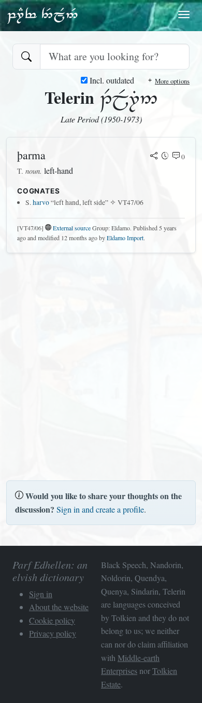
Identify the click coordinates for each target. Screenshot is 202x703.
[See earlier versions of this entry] (165, 156)
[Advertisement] (101, 362)
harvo (41, 202)
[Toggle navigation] (184, 14)
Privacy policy (52, 633)
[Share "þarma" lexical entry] (153, 156)
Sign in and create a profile (100, 509)
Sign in (40, 593)
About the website (59, 606)
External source (72, 228)
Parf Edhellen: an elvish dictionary (42, 15)
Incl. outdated (111, 80)
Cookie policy (52, 620)
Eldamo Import (125, 237)
